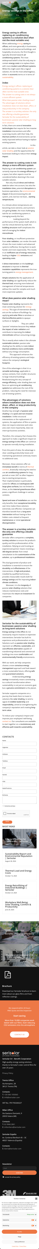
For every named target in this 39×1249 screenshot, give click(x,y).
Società (4, 774)
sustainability (7, 77)
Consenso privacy (9, 806)
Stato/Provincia (7, 788)
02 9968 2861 (9, 1124)
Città (3, 781)
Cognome (5, 747)
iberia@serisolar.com (12, 1148)
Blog (17, 15)
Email (4, 768)
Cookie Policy (15, 1246)
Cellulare (5, 754)
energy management (24, 272)
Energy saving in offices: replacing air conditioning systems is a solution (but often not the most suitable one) (17, 89)
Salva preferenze (20, 1241)
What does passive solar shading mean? (18, 100)
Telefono (5, 761)
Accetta (19, 1231)
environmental (29, 191)
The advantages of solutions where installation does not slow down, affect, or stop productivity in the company (19, 106)
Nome (4, 740)
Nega (19, 1236)
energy (20, 43)
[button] (36, 1199)
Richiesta (5, 795)
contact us (6, 721)
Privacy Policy (22, 1246)
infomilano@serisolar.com (14, 1127)
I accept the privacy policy (12, 1177)
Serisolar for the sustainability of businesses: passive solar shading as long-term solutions (19, 120)
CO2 (19, 255)
